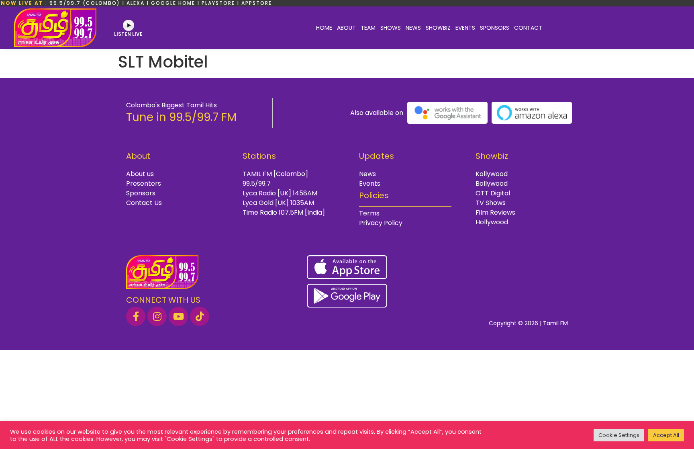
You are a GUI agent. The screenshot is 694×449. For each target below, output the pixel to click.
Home (324, 28)
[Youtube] (178, 316)
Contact (528, 28)
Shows (390, 28)
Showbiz (438, 28)
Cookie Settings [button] (618, 435)
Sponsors (494, 28)
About (346, 28)
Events (465, 28)
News (413, 28)
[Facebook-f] (135, 316)
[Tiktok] (199, 316)
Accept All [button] (666, 435)
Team (368, 28)
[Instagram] (157, 316)
